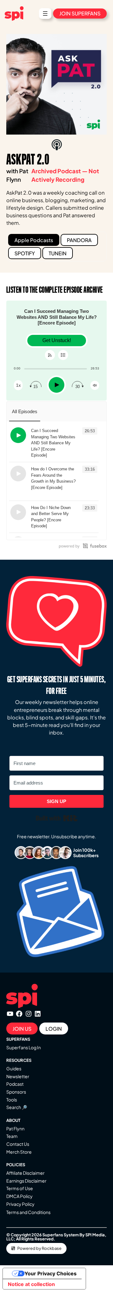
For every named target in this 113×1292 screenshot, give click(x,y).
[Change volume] (94, 385)
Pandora (79, 240)
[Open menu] (45, 13)
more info (59, 455)
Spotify (24, 253)
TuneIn (58, 253)
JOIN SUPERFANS (79, 13)
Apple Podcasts (33, 240)
